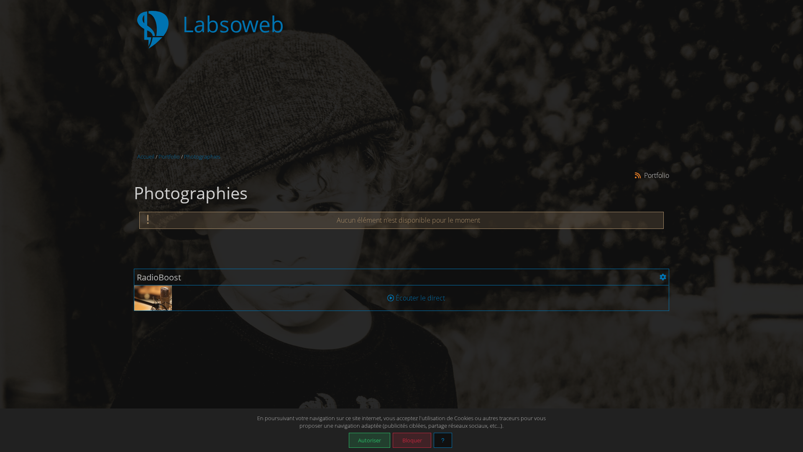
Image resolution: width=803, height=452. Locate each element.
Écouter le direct (419, 298)
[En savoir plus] (443, 440)
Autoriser (369, 440)
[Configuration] (663, 277)
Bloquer (412, 440)
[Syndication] (638, 175)
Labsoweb (233, 24)
